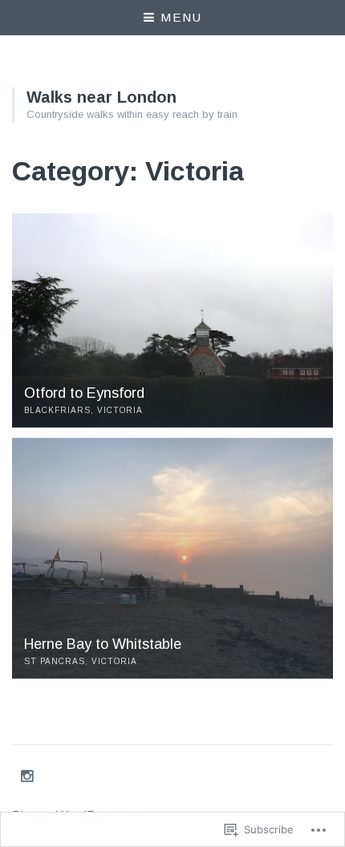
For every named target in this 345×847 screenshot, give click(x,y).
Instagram (29, 775)
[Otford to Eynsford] (172, 320)
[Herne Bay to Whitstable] (172, 558)
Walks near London (101, 97)
